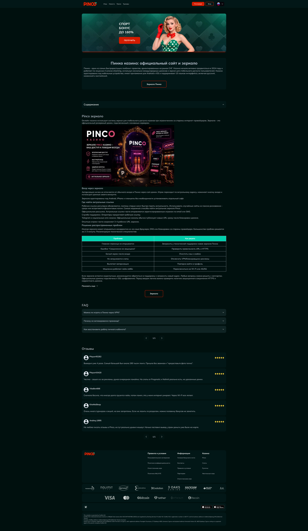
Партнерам (181, 473)
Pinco (204, 458)
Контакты (180, 463)
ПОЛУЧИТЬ (129, 40)
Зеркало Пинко (154, 84)
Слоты (204, 463)
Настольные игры (208, 473)
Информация (183, 453)
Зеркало (154, 293)
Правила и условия (157, 453)
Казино (205, 453)
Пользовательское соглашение (159, 458)
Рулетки (205, 468)
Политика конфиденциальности (159, 463)
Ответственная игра (155, 468)
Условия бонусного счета (186, 458)
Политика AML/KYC (154, 473)
